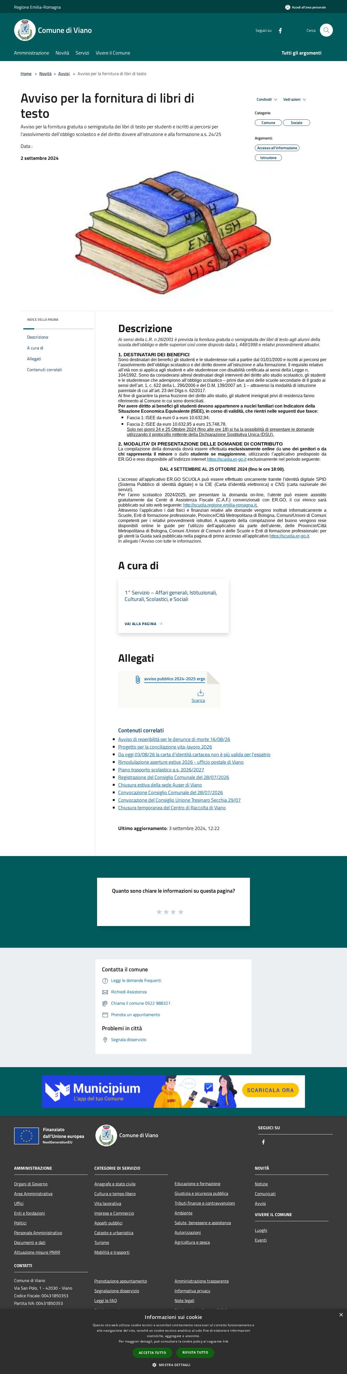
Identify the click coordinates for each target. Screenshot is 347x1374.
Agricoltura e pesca (192, 1242)
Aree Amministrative (33, 1193)
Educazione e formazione (197, 1183)
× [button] (341, 1315)
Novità (45, 73)
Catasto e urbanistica (113, 1232)
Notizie (261, 1184)
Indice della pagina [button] (42, 319)
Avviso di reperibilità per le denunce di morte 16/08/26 (174, 739)
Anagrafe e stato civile (115, 1184)
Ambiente (183, 1213)
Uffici (19, 1203)
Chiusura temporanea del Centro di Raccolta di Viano (172, 807)
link (225, 1341)
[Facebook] (278, 30)
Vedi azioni (292, 99)
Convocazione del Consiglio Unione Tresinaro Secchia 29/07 (179, 800)
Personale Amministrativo (38, 1232)
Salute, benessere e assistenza (203, 1222)
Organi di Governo (30, 1184)
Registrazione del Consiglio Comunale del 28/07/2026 (173, 777)
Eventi (261, 1240)
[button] (173, 1364)
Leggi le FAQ (105, 1300)
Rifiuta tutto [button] (195, 1352)
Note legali (184, 1300)
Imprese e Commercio (114, 1213)
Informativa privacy (192, 1290)
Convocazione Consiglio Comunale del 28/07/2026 (170, 792)
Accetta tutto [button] (152, 1352)
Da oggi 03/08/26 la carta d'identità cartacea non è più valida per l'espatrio (194, 754)
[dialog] (173, 1341)
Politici (20, 1223)
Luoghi (261, 1230)
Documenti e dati (30, 1242)
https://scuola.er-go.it (226, 459)
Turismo (101, 1242)
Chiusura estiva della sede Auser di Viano (160, 784)
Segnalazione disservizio (116, 1290)
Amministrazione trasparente (202, 1281)
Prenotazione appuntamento (120, 1281)
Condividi (264, 99)
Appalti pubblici (108, 1223)
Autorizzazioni (188, 1232)
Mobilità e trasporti (112, 1252)
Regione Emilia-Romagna (37, 7)
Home (26, 73)
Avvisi (64, 73)
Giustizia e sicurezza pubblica (201, 1193)
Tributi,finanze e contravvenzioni (205, 1203)
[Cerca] (326, 30)
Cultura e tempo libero (115, 1193)
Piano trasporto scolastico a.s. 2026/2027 (161, 769)
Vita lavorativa (107, 1203)
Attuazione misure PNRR (37, 1252)
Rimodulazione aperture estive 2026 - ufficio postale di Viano (181, 762)
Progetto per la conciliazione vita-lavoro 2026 (165, 746)
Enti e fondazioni (29, 1213)
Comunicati (265, 1193)
